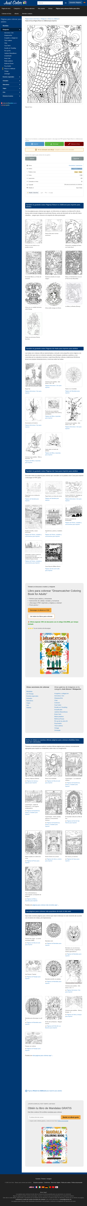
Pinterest (43, 1178)
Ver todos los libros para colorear (41, 616)
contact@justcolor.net (65, 1199)
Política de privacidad (63, 1121)
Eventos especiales (32, 696)
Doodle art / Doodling (60, 707)
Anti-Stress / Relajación (40, 19)
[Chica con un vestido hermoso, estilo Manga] (33, 304)
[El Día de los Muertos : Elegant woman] (53, 1019)
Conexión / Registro (75, 2)
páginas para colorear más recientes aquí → (45, 905)
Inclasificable (58, 709)
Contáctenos (47, 1182)
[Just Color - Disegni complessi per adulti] (39, 1187)
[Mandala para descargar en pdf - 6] (33, 1015)
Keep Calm (57, 714)
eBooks (17, 13)
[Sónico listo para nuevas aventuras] (53, 231)
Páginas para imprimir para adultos (45, 1091)
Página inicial (28, 19)
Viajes (28, 703)
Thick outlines (58, 725)
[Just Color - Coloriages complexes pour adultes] (36, 1187)
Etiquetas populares (38, 1182)
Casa (76, 172)
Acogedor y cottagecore (61, 693)
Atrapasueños (58, 698)
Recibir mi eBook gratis (71, 1117)
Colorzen (57, 702)
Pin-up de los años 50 (61, 721)
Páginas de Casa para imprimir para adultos (62, 471)
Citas (56, 700)
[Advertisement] (54, 123)
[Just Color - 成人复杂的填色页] (53, 1187)
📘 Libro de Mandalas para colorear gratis (9, 104)
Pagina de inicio (6, 8)
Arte (27, 705)
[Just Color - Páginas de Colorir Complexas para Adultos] (50, 1187)
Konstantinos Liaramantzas (75, 165)
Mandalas (29, 691)
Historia (28, 707)
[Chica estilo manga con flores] (53, 305)
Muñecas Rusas (59, 719)
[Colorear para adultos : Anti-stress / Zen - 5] (73, 983)
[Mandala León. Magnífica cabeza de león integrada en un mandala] (53, 938)
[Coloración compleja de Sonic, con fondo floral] (73, 243)
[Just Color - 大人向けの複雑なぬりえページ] (56, 1187)
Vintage (56, 728)
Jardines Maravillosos (61, 712)
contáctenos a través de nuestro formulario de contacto (30, 1199)
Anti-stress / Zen (59, 696)
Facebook (38, 1178)
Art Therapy (29, 694)
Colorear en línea (6, 13)
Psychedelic (58, 723)
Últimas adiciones (30, 8)
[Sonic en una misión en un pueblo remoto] (33, 243)
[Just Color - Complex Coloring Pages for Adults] (31, 1187)
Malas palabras (59, 716)
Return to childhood (53, 19)
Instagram (49, 1178)
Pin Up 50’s (7, 50)
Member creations (27, 13)
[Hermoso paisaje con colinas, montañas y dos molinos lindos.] (33, 1043)
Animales (29, 698)
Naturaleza (29, 700)
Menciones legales (55, 1182)
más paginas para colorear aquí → (42, 1055)
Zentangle (57, 730)
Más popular (41, 8)
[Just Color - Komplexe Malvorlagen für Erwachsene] (46, 1187)
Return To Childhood (77, 168)
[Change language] (84, 2)
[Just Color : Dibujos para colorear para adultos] (15, 2)
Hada (80, 172)
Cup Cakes (57, 705)
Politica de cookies (66, 1182)
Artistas (50, 8)
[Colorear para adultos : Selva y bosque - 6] (73, 1008)
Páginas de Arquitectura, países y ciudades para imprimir (72, 784)
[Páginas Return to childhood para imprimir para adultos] (26, 1091)
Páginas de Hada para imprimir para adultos (62, 348)
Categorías (17, 8)
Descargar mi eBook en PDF (39, 610)
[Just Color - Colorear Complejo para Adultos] (43, 1187)
